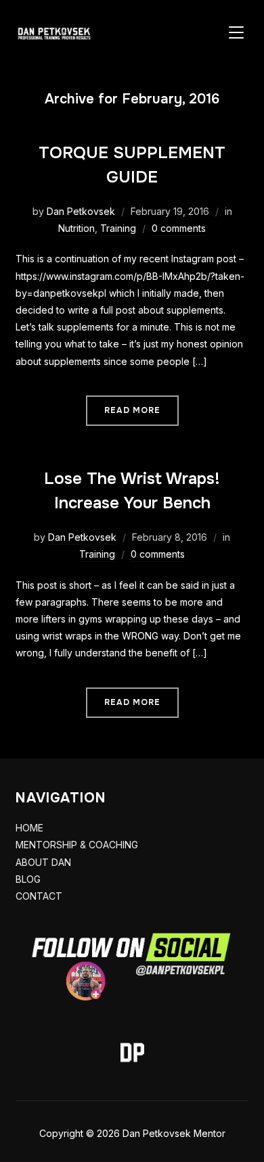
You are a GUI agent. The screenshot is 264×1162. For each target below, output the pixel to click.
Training (118, 228)
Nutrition (76, 228)
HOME (29, 827)
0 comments (179, 228)
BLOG (28, 879)
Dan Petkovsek (81, 211)
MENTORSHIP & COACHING (77, 844)
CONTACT (39, 896)
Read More (132, 410)
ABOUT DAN (43, 862)
